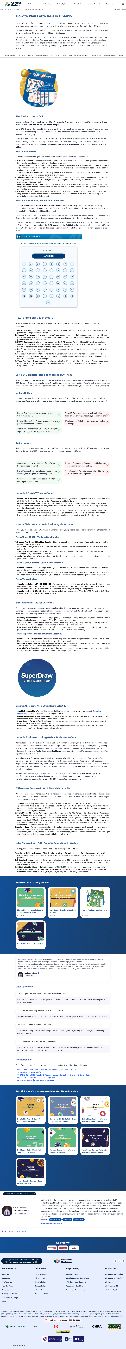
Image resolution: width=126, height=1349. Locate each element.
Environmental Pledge (10, 1298)
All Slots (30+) (110, 1282)
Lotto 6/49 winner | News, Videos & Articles (36, 1080)
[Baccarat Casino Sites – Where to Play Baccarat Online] (63, 1137)
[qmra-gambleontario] (97, 1326)
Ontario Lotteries (16, 9)
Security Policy (40, 1282)
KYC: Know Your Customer (76, 1282)
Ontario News (110, 4)
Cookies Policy (40, 1286)
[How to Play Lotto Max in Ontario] (95, 897)
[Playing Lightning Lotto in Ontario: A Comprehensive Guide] (30, 897)
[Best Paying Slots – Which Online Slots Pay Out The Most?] (30, 1137)
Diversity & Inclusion (9, 1294)
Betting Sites (47, 4)
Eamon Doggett (21, 1231)
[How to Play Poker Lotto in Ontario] (30, 931)
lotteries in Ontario (55, 23)
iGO (35, 1262)
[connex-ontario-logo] (15, 1326)
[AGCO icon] (76, 1326)
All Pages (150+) (111, 1290)
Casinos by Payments (93, 4)
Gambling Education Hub (75, 1290)
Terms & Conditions (42, 1274)
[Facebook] (123, 1261)
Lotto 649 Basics (10, 55)
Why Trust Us (7, 1282)
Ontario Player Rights (74, 1274)
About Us (5, 1274)
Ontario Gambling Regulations (77, 1278)
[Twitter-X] (119, 1261)
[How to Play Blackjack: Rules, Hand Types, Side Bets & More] (63, 1106)
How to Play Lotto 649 (26, 55)
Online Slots (77, 4)
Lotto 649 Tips (96, 55)
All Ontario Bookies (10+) (114, 1278)
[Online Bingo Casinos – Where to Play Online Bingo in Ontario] (95, 1106)
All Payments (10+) (112, 1286)
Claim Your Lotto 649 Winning (78, 55)
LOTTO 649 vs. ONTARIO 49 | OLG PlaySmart (36, 1078)
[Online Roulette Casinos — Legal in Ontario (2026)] (30, 1168)
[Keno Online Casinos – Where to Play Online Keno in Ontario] (95, 1137)
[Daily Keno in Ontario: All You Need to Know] (63, 897)
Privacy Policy (40, 1278)
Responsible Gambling (74, 1286)
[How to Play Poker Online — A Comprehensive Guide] (30, 1106)
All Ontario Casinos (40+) (114, 1274)
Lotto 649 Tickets (42, 55)
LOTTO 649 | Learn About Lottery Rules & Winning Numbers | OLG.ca (46, 1069)
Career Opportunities (10, 1290)
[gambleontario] (63, 1261)
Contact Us (6, 1278)
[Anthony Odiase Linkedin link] (15, 1214)
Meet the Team (7, 1286)
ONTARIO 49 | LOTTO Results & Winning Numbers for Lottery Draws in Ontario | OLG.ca (54, 1075)
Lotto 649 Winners (110, 55)
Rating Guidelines (41, 1294)
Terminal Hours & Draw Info (29, 1072)
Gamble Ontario (4, 9)
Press (4, 1302)
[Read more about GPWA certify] (114, 1326)
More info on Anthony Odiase (50, 1223)
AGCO (7, 1262)
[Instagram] (115, 1261)
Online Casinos (33, 4)
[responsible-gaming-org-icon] (35, 1326)
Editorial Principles (42, 1290)
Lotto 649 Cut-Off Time (58, 55)
